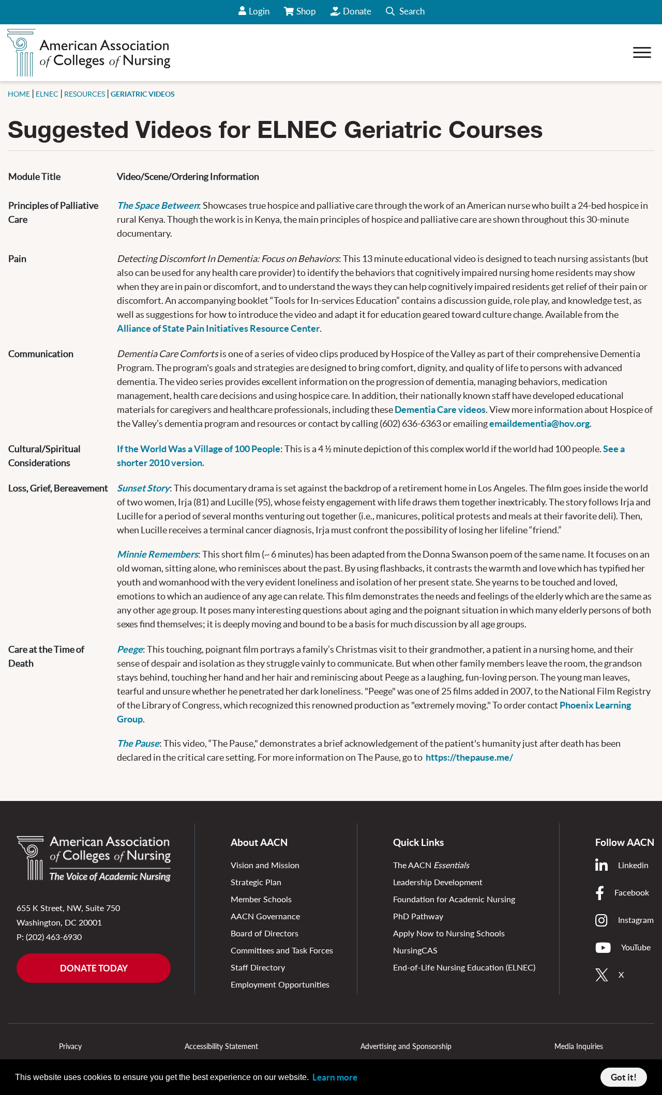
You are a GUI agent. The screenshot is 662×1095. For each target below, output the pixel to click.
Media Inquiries (578, 1046)
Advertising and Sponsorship (406, 1046)
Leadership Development (438, 882)
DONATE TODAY (94, 968)
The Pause (138, 743)
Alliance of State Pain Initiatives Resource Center (218, 328)
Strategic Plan (256, 882)
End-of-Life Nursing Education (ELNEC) (464, 967)
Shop (307, 15)
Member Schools (261, 899)
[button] (405, 12)
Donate (357, 11)
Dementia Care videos (440, 409)
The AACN (431, 865)
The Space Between (158, 205)
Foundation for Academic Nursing (454, 899)
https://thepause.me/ (469, 757)
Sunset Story (143, 488)
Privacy (70, 1046)
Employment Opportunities (280, 984)
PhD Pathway (418, 916)
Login (259, 11)
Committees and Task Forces (282, 950)
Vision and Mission (265, 865)
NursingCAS (415, 950)
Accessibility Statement (221, 1046)
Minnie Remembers (157, 554)
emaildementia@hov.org (539, 423)
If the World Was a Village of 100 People (198, 448)
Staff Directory (258, 967)
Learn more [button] (334, 1077)
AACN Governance (265, 916)
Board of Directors (264, 933)
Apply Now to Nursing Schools (449, 933)
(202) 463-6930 (54, 937)
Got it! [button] (624, 1077)
